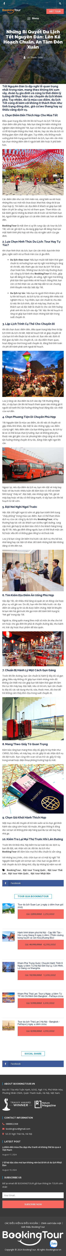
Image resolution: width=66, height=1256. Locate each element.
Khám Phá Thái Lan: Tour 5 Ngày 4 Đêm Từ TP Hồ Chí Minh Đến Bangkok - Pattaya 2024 (40, 995)
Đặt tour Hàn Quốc (18, 873)
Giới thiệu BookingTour (33, 1226)
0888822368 (11, 1123)
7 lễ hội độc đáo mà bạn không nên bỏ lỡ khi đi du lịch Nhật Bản (32, 1164)
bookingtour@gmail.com (17, 1128)
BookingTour (14, 870)
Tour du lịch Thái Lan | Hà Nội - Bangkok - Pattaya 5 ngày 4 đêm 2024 (39, 1023)
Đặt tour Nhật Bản (40, 873)
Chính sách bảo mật (51, 1223)
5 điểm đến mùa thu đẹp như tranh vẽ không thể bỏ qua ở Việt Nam (31, 1148)
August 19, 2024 (9, 1170)
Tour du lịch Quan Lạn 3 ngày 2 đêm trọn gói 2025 (40, 905)
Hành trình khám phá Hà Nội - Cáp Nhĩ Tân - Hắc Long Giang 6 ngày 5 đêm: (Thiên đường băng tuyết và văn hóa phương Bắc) (41, 935)
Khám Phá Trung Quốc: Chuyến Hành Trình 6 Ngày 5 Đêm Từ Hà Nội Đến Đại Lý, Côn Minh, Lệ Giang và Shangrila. (40, 966)
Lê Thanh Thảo (35, 57)
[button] (33, 18)
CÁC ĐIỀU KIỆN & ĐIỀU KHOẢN (21, 1223)
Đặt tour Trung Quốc (34, 870)
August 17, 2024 (9, 1154)
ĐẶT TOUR (55, 11)
